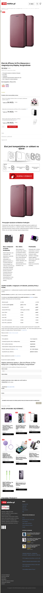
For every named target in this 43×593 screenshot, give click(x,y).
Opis (2, 133)
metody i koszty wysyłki (13, 332)
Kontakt (23, 527)
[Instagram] (2, 526)
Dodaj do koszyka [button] (8, 434)
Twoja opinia (4, 374)
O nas (23, 517)
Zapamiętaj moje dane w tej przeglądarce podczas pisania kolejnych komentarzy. (21, 400)
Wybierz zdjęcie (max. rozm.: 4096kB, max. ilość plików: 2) (14, 380)
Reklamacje (3, 579)
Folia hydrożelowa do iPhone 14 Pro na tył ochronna (21, 484)
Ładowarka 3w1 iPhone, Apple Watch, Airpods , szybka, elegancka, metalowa (34, 455)
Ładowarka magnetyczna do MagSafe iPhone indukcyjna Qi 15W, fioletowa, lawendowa (8, 455)
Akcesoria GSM (25, 504)
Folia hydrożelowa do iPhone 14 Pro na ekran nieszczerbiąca (21, 458)
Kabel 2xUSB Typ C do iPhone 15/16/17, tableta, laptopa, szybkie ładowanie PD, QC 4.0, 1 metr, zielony (8, 484)
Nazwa (3, 388)
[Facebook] (5, 526)
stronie (16, 349)
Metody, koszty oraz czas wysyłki (28, 519)
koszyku (31, 297)
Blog (23, 511)
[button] (35, 102)
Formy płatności (25, 521)
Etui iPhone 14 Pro (6, 424)
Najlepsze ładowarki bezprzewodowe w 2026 (31, 561)
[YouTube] (3, 526)
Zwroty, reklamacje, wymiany (27, 525)
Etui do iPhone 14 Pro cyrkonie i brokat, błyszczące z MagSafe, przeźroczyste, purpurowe (8, 427)
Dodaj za (10, 102)
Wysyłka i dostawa (5, 576)
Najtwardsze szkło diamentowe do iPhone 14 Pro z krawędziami (34, 426)
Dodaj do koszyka (12, 126)
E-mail (3, 393)
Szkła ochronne (25, 509)
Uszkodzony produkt (5, 582)
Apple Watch (24, 506)
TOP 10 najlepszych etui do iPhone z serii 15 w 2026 (31, 558)
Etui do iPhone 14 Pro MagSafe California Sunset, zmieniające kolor (21, 427)
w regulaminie (24, 330)
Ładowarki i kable (6, 481)
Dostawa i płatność (6, 136)
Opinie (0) (4, 140)
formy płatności (17, 355)
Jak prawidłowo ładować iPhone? (28, 569)
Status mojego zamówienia (27, 523)
